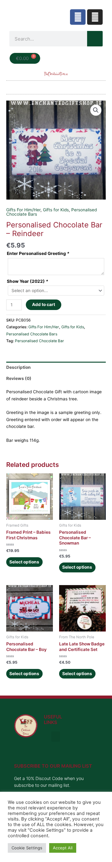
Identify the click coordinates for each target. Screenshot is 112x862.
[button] (56, 86)
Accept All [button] (62, 847)
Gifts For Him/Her (23, 209)
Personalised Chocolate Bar (39, 340)
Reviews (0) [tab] (18, 378)
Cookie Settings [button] (27, 847)
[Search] (95, 38)
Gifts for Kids (56, 209)
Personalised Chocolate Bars (31, 334)
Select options (24, 561)
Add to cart (43, 304)
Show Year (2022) (27, 281)
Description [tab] (18, 367)
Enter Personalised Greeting (38, 253)
